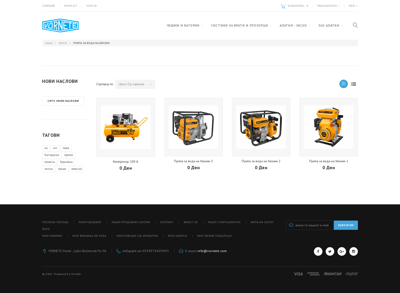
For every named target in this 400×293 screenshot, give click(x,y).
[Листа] (353, 84)
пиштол (76, 169)
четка (48, 169)
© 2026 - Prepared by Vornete (61, 274)
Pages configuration (224, 222)
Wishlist (70, 5)
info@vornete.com (212, 251)
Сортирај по (104, 84)
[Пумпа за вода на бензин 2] (261, 127)
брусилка (66, 162)
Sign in (91, 5)
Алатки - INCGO (293, 25)
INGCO (63, 43)
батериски (51, 155)
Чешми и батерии (183, 25)
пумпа (68, 155)
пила (66, 148)
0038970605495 (155, 251)
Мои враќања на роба (89, 235)
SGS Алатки (329, 25)
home (49, 43)
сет (55, 148)
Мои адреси (177, 235)
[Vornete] (60, 26)
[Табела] (343, 84)
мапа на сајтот (262, 222)
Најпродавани (90, 222)
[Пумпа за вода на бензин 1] (329, 127)
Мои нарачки (52, 235)
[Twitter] (330, 251)
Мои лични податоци (214, 235)
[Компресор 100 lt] (126, 127)
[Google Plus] (342, 251)
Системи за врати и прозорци (239, 25)
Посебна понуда (55, 222)
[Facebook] (318, 251)
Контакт (166, 222)
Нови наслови (60, 81)
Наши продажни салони (131, 222)
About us (191, 222)
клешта (49, 162)
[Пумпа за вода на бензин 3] (193, 127)
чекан (62, 169)
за (45, 148)
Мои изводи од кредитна (137, 235)
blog (46, 229)
